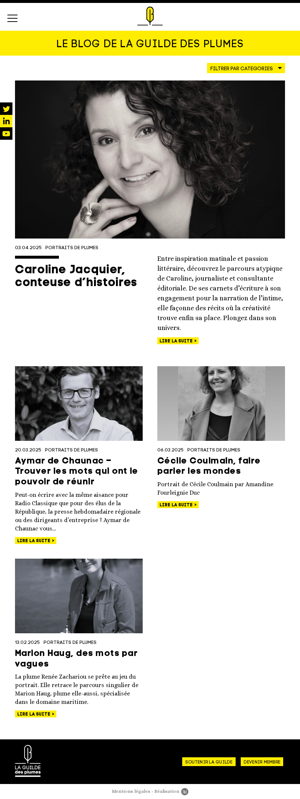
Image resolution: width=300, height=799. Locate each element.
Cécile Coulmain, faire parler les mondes (209, 466)
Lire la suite (177, 341)
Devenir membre (262, 762)
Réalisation (171, 791)
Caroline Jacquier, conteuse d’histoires (76, 277)
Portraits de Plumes (71, 247)
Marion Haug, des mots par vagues (76, 659)
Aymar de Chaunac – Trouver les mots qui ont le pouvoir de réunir (76, 472)
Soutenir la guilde (208, 762)
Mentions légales (131, 791)
